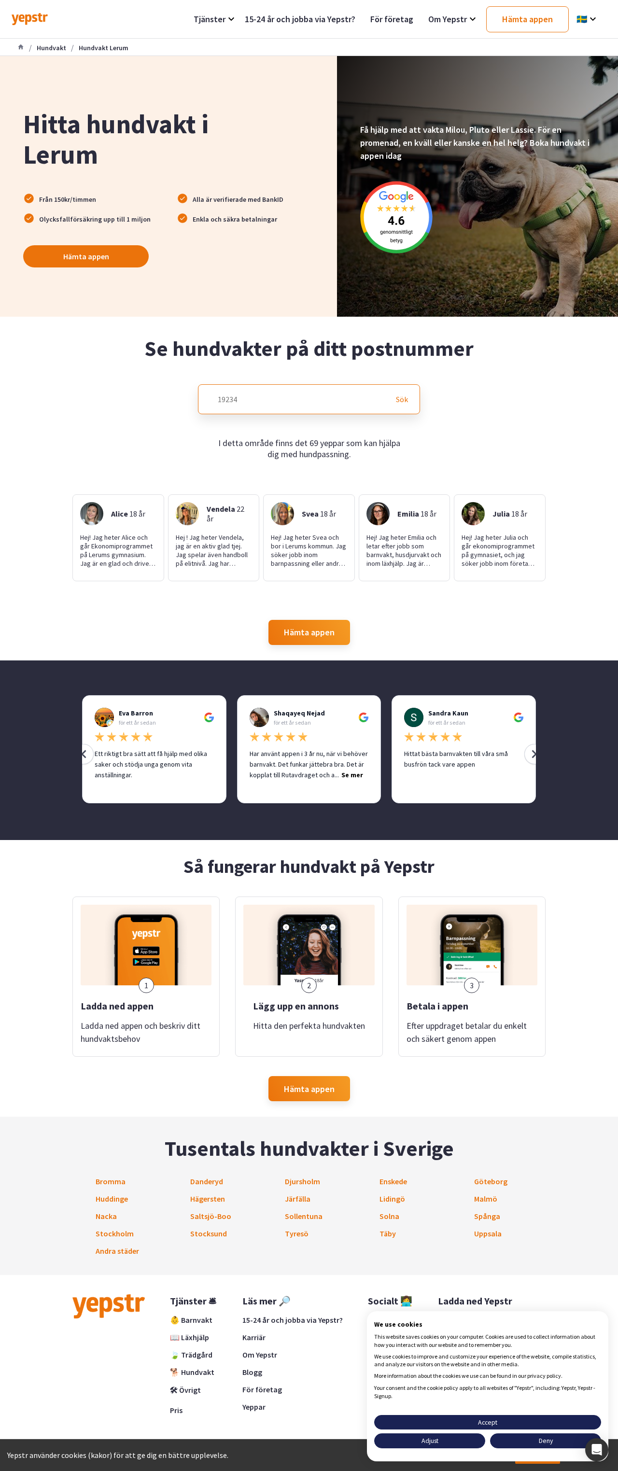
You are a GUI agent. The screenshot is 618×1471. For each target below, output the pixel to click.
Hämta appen (86, 256)
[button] (596, 1449)
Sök (402, 399)
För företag (262, 1389)
